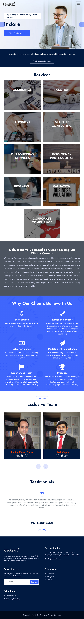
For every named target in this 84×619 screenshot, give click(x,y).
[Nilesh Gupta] (28, 430)
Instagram (50, 577)
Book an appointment (42, 61)
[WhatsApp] (33, 455)
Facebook (50, 574)
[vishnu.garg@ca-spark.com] (68, 455)
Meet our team (15, 28)
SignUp (34, 582)
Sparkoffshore (11, 596)
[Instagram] (24, 455)
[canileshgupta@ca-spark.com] (29, 455)
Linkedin (50, 580)
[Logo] (9, 3)
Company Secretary (13, 599)
